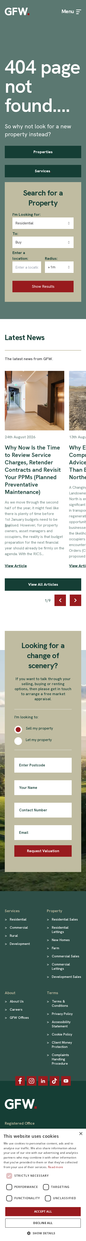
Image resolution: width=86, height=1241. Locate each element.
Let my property (39, 739)
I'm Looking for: (26, 214)
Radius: (51, 258)
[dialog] (43, 1185)
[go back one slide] (60, 600)
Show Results (43, 286)
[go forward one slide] (75, 600)
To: (15, 233)
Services (43, 170)
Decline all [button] (43, 1223)
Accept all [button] (43, 1211)
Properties (43, 151)
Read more (55, 1167)
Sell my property (39, 728)
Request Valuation (43, 850)
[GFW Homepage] (17, 12)
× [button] (80, 1134)
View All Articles (43, 584)
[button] (43, 1233)
